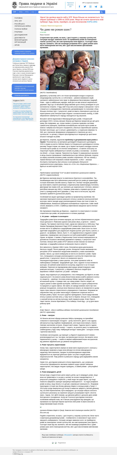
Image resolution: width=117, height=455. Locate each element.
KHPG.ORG (92, 22)
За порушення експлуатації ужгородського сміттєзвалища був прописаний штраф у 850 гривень (23, 118)
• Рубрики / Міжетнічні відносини (51, 26)
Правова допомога (22, 95)
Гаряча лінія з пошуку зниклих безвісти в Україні (24, 52)
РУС (27, 12)
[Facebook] (52, 443)
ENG (21, 12)
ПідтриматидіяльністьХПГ (70, 4)
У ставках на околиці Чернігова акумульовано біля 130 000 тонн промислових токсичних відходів (23, 112)
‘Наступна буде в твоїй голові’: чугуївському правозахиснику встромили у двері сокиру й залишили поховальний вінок (22, 106)
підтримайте (68, 435)
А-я (33, 12)
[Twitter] (55, 443)
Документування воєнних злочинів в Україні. (23, 60)
